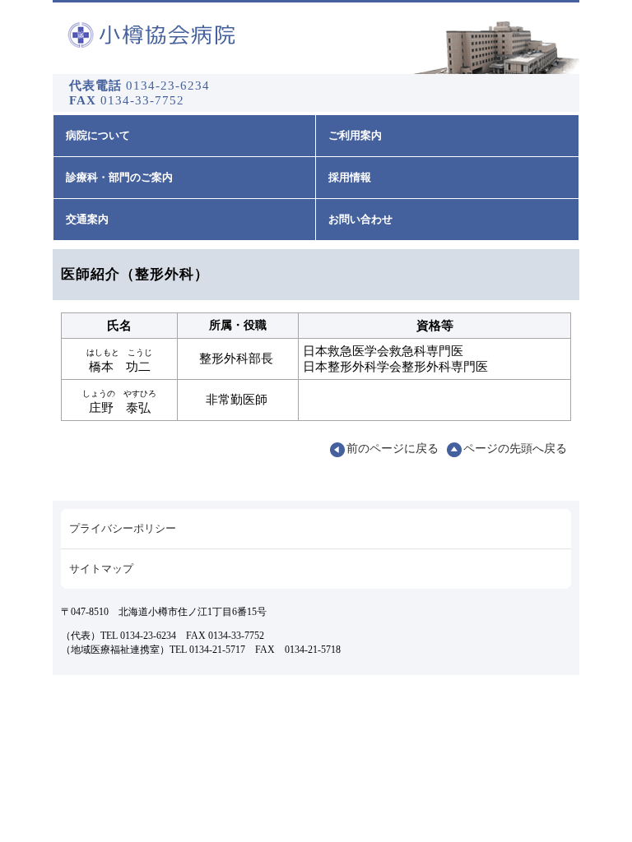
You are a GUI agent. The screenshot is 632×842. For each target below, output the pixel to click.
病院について (98, 135)
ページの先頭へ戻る (515, 448)
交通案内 (87, 219)
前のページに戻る (392, 448)
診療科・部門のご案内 (119, 177)
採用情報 (349, 177)
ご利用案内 (355, 135)
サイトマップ (101, 568)
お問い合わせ (360, 219)
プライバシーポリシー (122, 528)
